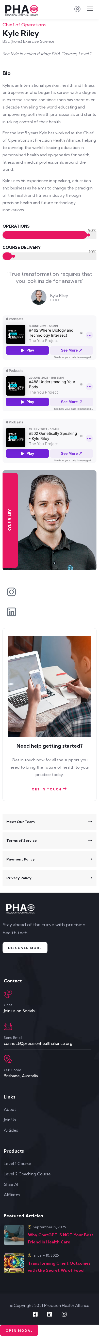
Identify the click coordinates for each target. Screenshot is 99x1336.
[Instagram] (64, 1314)
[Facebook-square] (35, 1314)
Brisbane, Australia (21, 1075)
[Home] (21, 909)
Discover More (25, 948)
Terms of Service (21, 840)
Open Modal (19, 1330)
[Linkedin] (49, 1314)
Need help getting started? (49, 746)
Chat (8, 1005)
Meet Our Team (20, 822)
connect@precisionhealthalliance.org (38, 1043)
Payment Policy (20, 859)
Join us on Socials (19, 1010)
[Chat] (8, 994)
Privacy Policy (18, 878)
